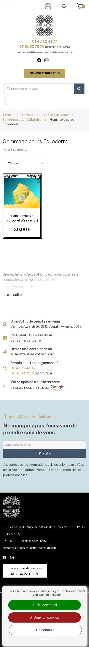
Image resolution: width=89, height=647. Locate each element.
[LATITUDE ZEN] (44, 25)
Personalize (45, 630)
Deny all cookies (46, 617)
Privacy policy (44, 638)
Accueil (8, 115)
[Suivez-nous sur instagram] (48, 61)
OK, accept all (46, 605)
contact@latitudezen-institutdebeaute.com (45, 52)
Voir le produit (22, 193)
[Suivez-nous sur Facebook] (41, 61)
